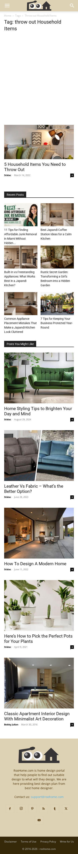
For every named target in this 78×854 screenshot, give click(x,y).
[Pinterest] (32, 809)
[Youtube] (39, 820)
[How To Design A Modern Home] (39, 533)
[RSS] (44, 809)
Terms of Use (28, 841)
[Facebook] (10, 809)
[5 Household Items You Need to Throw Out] (39, 142)
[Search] (72, 5)
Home (7, 15)
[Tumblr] (55, 809)
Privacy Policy (48, 841)
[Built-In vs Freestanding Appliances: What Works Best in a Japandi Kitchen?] (20, 256)
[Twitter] (66, 809)
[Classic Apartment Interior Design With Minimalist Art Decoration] (39, 683)
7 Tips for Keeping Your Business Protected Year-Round (57, 323)
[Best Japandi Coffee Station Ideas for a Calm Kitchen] (57, 214)
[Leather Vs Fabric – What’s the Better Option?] (39, 455)
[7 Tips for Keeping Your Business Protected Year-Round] (57, 303)
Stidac (7, 175)
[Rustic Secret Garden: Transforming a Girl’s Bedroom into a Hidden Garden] (57, 256)
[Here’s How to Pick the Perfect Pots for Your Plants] (39, 605)
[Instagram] (21, 808)
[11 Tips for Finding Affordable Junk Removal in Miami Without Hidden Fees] (20, 214)
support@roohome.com (47, 797)
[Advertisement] (39, 84)
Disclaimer (10, 841)
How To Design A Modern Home (35, 563)
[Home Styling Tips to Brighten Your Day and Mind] (39, 378)
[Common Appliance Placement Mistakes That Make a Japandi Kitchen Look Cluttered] (20, 303)
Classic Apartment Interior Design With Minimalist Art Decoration (37, 716)
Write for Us (67, 841)
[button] (7, 5)
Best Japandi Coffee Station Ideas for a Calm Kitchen (56, 234)
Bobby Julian (11, 724)
